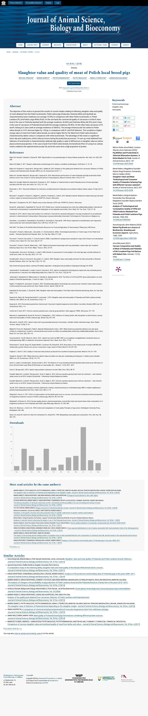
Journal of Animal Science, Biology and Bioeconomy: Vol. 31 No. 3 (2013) (36, 562)
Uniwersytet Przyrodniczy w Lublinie (50, 678)
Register (48, 3)
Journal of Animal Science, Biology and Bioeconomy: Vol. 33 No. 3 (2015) (38, 530)
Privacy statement (16, 3)
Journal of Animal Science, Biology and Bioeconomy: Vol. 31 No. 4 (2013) (36, 600)
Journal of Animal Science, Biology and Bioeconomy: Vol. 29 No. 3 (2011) (38, 525)
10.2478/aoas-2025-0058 (123, 190)
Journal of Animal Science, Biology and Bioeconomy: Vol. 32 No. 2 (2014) (38, 498)
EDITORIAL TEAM (100, 45)
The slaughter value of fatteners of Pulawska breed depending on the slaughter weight (42, 493)
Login (57, 3)
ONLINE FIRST (32, 45)
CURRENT (45, 45)
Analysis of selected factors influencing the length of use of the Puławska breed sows (42, 520)
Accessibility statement (34, 3)
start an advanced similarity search (28, 633)
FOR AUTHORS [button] (71, 45)
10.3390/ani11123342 (121, 259)
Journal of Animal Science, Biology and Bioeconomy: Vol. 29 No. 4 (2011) (36, 570)
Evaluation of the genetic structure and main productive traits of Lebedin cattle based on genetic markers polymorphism (53, 513)
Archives (15, 52)
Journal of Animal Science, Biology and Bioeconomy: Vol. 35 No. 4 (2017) (111, 624)
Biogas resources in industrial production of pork (52, 508)
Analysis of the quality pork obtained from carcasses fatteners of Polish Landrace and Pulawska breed (48, 597)
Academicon (54, 680)
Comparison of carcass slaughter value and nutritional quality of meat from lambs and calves (44, 624)
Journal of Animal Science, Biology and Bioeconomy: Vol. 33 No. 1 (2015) (36, 612)
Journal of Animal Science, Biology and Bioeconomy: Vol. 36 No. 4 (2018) (95, 493)
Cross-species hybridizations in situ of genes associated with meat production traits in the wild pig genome (102, 528)
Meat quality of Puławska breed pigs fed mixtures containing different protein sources (68, 615)
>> (19, 547)
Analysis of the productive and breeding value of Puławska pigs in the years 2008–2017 (91, 540)
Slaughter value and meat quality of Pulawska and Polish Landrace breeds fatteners (98, 559)
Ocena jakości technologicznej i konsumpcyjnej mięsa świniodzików (102, 589)
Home (8, 52)
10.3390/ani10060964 (121, 220)
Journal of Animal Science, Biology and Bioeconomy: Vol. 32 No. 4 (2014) (36, 618)
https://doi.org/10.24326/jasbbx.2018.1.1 (76, 88)
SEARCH (126, 45)
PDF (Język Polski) (74, 83)
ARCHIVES (57, 45)
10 (17, 629)
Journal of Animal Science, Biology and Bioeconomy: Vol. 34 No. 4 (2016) (38, 505)
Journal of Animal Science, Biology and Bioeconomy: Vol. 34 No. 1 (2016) (38, 538)
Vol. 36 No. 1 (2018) (26, 52)
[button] (117, 117)
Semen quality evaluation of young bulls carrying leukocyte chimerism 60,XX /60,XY (98, 523)
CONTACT (114, 45)
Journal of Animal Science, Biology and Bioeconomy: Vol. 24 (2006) (34, 591)
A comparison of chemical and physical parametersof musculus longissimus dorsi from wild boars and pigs (65, 609)
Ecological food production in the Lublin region (82, 495)
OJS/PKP (45, 683)
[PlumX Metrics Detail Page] (118, 269)
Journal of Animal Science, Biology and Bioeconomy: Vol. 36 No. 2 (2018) (93, 508)
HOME (20, 45)
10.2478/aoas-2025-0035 (123, 164)
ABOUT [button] (85, 45)
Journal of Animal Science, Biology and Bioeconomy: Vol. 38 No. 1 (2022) (96, 520)
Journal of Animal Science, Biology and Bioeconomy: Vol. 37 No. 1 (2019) (38, 543)
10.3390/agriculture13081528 (125, 238)
